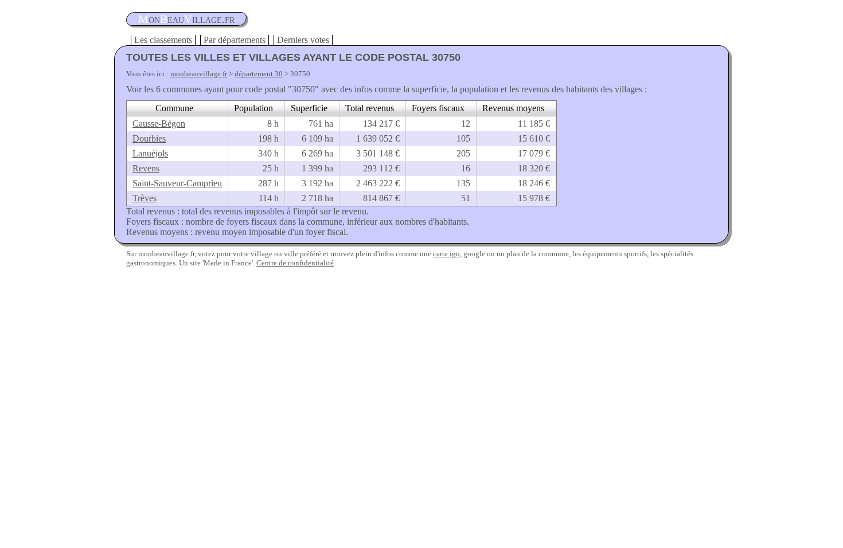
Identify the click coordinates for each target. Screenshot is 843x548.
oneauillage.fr (186, 19)
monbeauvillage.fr (198, 73)
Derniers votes (303, 40)
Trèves (144, 198)
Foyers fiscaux (438, 108)
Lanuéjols (150, 153)
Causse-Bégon (158, 123)
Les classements (163, 40)
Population (253, 108)
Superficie (309, 108)
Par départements (235, 40)
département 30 (259, 73)
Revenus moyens (513, 108)
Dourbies (149, 138)
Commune (174, 108)
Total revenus (369, 108)
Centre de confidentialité (295, 263)
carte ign (446, 253)
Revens (145, 168)
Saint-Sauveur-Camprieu (177, 183)
